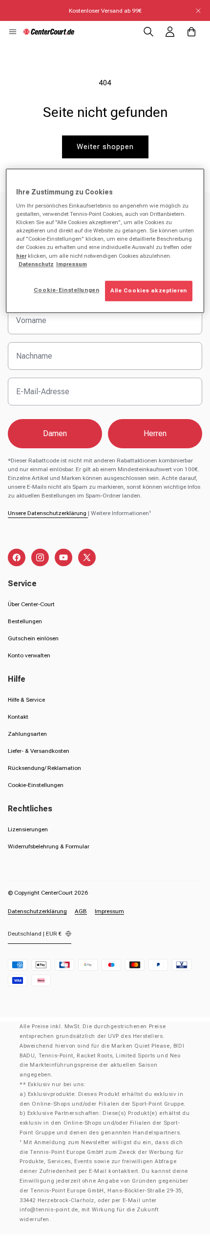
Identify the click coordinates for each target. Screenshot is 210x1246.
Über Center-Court (31, 604)
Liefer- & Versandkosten (38, 751)
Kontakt (18, 716)
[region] (105, 240)
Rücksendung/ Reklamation (44, 768)
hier (21, 255)
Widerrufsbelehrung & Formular (48, 846)
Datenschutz (36, 264)
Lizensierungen (28, 829)
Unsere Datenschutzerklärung (48, 513)
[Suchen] (148, 31)
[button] (12, 31)
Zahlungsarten (27, 733)
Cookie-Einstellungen (35, 785)
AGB (81, 911)
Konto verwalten (29, 655)
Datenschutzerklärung (37, 911)
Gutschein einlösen (33, 638)
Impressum (109, 911)
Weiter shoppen (105, 146)
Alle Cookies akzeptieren (148, 290)
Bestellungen (25, 621)
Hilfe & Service (26, 699)
